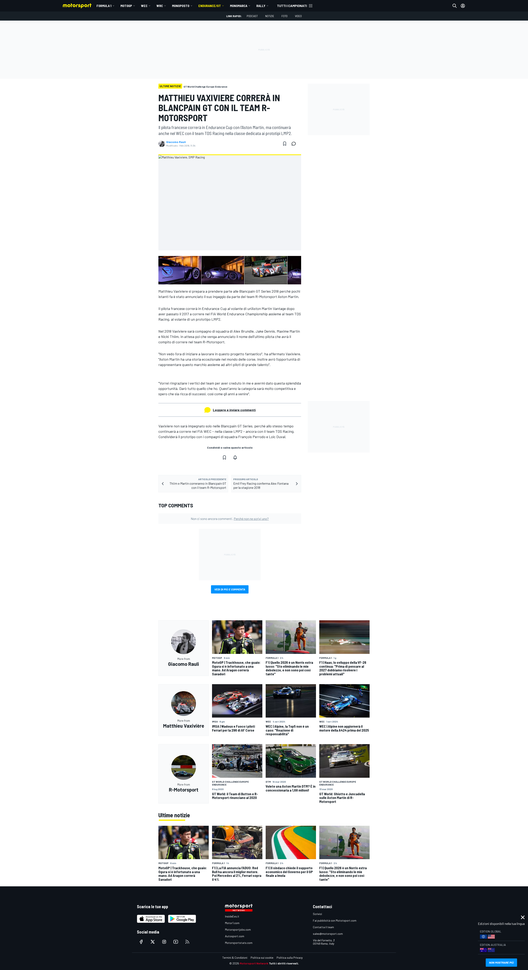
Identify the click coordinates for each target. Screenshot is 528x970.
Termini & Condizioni (234, 957)
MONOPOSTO (180, 6)
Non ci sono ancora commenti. (230, 519)
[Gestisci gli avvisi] (235, 457)
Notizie (269, 16)
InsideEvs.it (232, 916)
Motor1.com (232, 923)
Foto (285, 16)
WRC (160, 6)
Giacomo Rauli (176, 142)
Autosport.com (234, 936)
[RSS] (187, 942)
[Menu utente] (463, 6)
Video (298, 16)
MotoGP (126, 6)
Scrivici (317, 914)
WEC (144, 6)
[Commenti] (295, 144)
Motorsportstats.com (238, 942)
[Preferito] (284, 144)
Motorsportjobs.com (238, 929)
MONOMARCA (238, 6)
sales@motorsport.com (328, 933)
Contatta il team (323, 927)
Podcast (252, 16)
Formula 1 (104, 6)
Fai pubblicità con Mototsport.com (334, 920)
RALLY (260, 6)
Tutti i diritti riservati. (284, 963)
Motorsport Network (254, 963)
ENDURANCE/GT (209, 6)
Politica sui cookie (262, 957)
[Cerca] (454, 6)
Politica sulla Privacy (290, 957)
